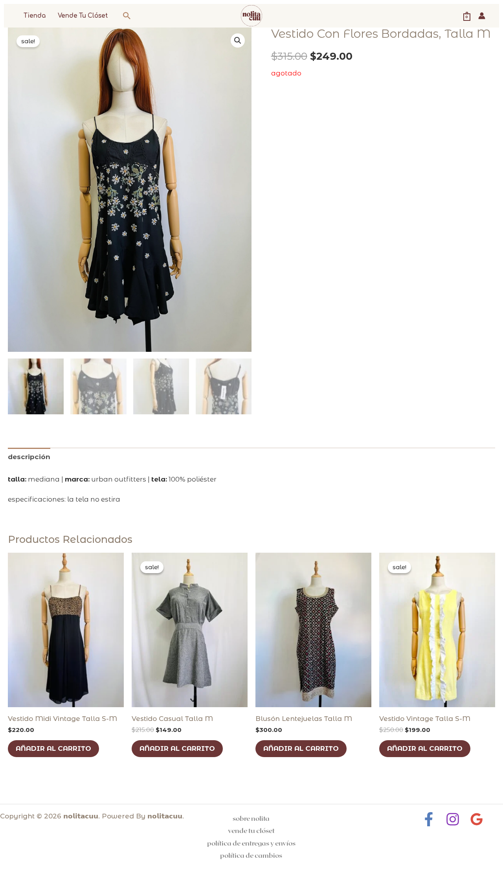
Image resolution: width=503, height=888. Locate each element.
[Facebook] (429, 819)
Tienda (35, 16)
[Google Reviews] (477, 819)
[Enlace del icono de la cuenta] (481, 15)
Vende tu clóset (83, 16)
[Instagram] (453, 819)
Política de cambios (251, 855)
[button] (127, 16)
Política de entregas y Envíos (251, 843)
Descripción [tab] (29, 457)
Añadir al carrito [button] (53, 748)
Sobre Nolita (251, 818)
